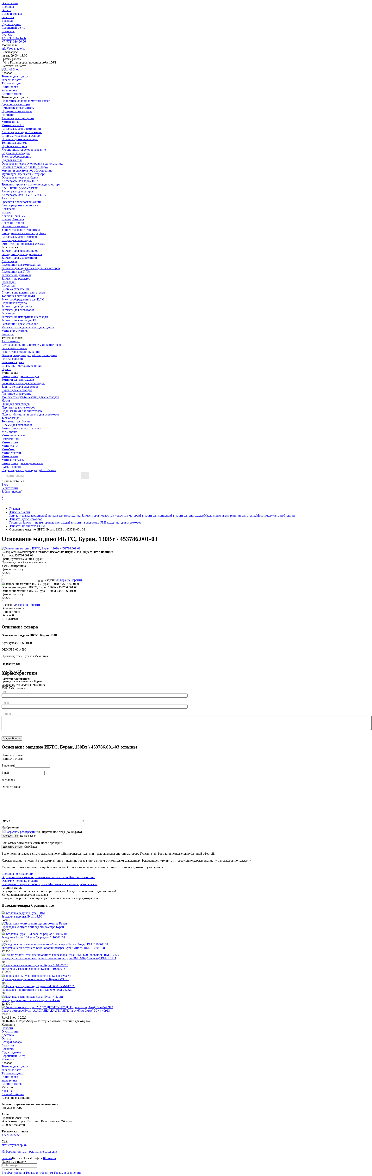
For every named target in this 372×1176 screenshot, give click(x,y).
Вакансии (8, 20)
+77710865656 (11, 1135)
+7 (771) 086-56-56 (14, 38)
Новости (7, 1028)
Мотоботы (8, 449)
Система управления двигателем (23, 292)
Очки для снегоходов (16, 404)
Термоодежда (10, 418)
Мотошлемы (10, 456)
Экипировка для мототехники (21, 428)
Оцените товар (11, 786)
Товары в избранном (39, 1172)
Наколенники (11, 438)
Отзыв (6, 820)
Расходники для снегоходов (20, 323)
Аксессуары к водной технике (22, 132)
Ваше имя (8, 765)
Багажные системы (14, 348)
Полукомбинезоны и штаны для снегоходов (30, 414)
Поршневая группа (14, 303)
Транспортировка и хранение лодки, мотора (31, 184)
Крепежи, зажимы (14, 215)
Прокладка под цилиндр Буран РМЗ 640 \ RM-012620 (37, 989)
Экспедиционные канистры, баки (24, 233)
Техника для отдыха (15, 1066)
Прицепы (8, 114)
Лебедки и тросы (13, 222)
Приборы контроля (14, 146)
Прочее (6, 369)
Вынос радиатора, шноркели (21, 205)
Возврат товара (12, 13)
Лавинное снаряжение (16, 393)
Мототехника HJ (13, 125)
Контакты (8, 31)
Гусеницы (8, 313)
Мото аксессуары (13, 459)
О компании (10, 3)
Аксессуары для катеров (18, 191)
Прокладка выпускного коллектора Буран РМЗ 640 (35, 979)
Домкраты (8, 208)
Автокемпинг (11, 341)
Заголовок (8, 779)
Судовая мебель (12, 160)
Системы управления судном (21, 135)
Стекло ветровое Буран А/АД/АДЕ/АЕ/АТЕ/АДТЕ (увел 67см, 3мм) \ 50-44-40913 (56, 1010)
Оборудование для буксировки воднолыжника (32, 163)
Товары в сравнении (67, 1172)
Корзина (7, 1090)
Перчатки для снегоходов (18, 407)
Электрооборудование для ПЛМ (23, 299)
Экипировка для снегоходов (20, 376)
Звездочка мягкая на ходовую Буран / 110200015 (33, 968)
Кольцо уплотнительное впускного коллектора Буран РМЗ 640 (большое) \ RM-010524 (59, 958)
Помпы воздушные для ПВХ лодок (25, 167)
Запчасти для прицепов (17, 306)
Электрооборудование (16, 156)
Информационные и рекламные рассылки (29, 1151)
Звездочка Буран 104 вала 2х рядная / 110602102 (33, 937)
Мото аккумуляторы (15, 330)
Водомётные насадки (16, 153)
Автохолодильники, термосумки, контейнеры (32, 344)
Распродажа (9, 1080)
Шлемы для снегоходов (17, 425)
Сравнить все (42, 905)
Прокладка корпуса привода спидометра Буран (33, 927)
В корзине (69, 580)
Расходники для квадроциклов (22, 254)
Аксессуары (9, 261)
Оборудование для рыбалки (20, 177)
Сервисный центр (13, 27)
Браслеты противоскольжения (21, 201)
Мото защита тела (13, 435)
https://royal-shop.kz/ (14, 1145)
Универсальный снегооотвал (21, 229)
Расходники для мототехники (21, 264)
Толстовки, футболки (16, 421)
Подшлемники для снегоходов (22, 411)
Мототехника (10, 121)
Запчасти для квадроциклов (20, 250)
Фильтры (8, 334)
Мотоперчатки (11, 452)
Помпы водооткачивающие (20, 139)
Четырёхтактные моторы (18, 107)
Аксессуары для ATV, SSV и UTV (24, 195)
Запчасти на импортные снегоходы (25, 316)
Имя (4, 691)
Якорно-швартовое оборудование (24, 149)
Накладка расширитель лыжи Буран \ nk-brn (31, 1000)
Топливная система (14, 142)
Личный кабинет (13, 1094)
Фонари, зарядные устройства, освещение (29, 355)
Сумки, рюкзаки (12, 466)
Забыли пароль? (12, 491)
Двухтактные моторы (16, 104)
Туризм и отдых (12, 1073)
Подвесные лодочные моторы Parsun (26, 100)
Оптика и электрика (15, 226)
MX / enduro (9, 431)
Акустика (8, 198)
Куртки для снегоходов (17, 390)
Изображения (10, 827)
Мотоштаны (10, 445)
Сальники (8, 285)
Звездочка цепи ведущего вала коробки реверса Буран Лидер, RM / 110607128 (53, 947)
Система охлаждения (15, 289)
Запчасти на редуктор (16, 278)
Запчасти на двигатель (16, 275)
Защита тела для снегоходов (20, 386)
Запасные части (19, 512)
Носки (6, 400)
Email (5, 702)
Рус (4, 34)
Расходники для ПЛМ (16, 271)
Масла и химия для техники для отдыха (28, 327)
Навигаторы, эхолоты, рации (21, 351)
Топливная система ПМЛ (18, 296)
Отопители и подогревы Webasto (23, 243)
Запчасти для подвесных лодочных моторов (31, 268)
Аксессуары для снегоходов (20, 236)
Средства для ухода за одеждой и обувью (29, 470)
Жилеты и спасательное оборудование (27, 170)
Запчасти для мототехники (19, 257)
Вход (5, 484)
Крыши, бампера (13, 219)
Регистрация (10, 488)
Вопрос (6, 713)
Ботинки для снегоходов (18, 379)
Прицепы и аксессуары (17, 111)
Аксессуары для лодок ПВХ (20, 181)
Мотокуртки (10, 442)
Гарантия (8, 17)
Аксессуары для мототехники (21, 128)
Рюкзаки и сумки (13, 362)
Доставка (8, 6)
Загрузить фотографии (21, 832)
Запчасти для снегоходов (18, 310)
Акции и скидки (12, 1083)
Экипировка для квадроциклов (22, 463)
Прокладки (9, 282)
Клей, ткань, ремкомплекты (20, 188)
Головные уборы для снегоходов (23, 383)
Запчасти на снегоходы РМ (19, 320)
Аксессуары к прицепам (18, 118)
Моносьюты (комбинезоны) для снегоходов (30, 397)
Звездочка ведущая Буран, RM (22, 916)
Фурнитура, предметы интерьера (23, 174)
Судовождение (11, 24)
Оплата (6, 10)
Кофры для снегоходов (17, 240)
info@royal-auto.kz (13, 48)
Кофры (6, 212)
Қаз (10, 34)
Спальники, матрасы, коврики (22, 365)
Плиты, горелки (12, 358)
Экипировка (10, 1076)
